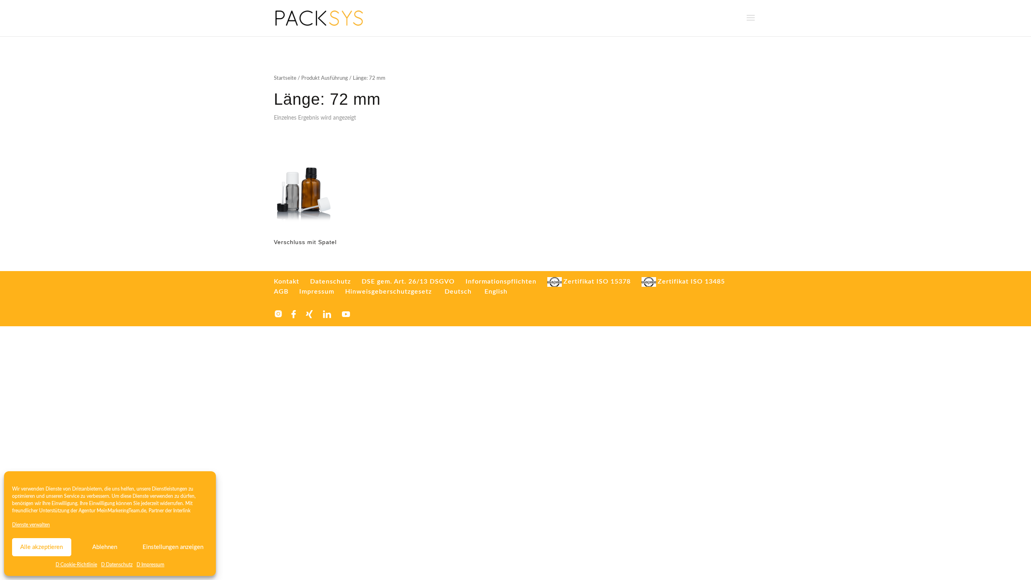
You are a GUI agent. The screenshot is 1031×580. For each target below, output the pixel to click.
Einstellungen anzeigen (173, 547)
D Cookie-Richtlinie (76, 564)
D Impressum (150, 564)
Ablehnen (104, 547)
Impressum (316, 291)
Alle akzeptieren (41, 547)
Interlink (181, 510)
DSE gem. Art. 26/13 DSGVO (408, 281)
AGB (281, 291)
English (495, 291)
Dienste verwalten (31, 524)
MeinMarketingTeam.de (121, 510)
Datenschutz (330, 281)
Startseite (285, 78)
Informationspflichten (501, 281)
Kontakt (286, 281)
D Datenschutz (116, 564)
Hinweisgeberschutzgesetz (388, 291)
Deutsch (458, 291)
